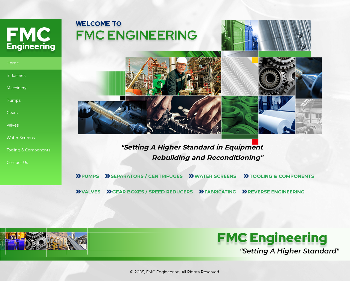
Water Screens (21, 137)
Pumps (14, 100)
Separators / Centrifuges (147, 176)
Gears (12, 112)
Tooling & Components (28, 150)
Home (13, 63)
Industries (16, 75)
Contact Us (17, 162)
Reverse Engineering (276, 192)
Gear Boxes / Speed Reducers (152, 192)
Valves (13, 125)
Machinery (17, 87)
